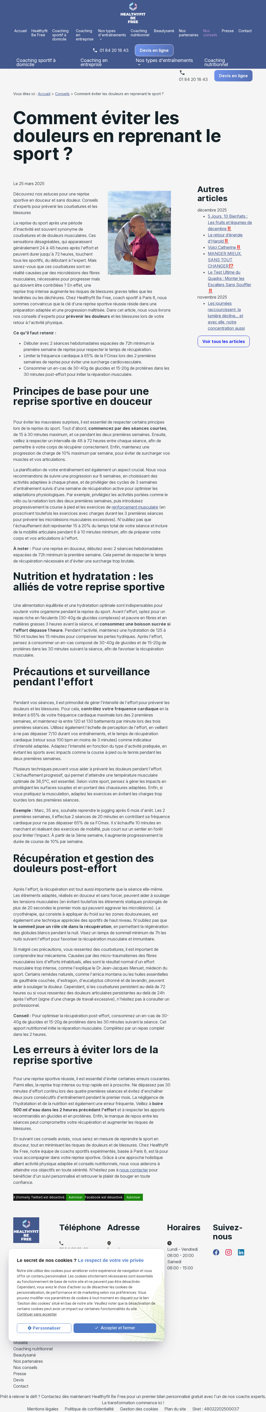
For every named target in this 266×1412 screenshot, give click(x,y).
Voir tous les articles (223, 341)
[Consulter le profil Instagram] (228, 1252)
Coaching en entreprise (85, 35)
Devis (18, 1379)
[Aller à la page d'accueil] (133, 13)
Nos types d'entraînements (112, 33)
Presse (228, 31)
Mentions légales (42, 1408)
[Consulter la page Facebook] (216, 1252)
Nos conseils (210, 33)
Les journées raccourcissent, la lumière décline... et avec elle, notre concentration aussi (226, 316)
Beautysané (164, 31)
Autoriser (75, 1197)
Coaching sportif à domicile (60, 35)
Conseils (62, 94)
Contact (245, 31)
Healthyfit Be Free (39, 33)
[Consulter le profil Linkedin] (241, 1252)
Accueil (20, 31)
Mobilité (20, 1342)
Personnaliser (47, 1328)
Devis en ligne (154, 50)
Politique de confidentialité (89, 1408)
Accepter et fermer (117, 1327)
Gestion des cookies (139, 1408)
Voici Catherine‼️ (224, 247)
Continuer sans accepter (37, 1314)
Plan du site (175, 1408)
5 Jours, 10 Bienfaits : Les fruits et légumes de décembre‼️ (230, 222)
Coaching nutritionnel (140, 33)
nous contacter (133, 1169)
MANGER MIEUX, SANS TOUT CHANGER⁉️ (225, 260)
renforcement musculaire (135, 507)
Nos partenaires (188, 33)
